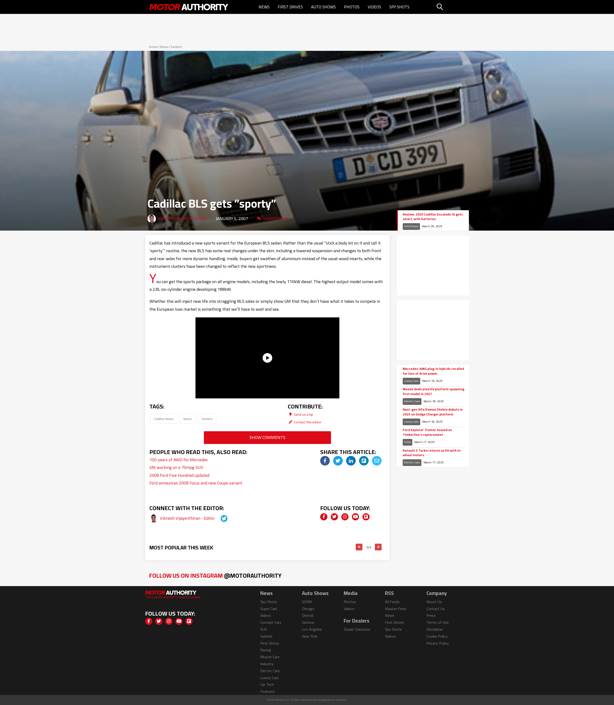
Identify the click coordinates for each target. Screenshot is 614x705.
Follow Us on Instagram (215, 575)
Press (431, 615)
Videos (374, 7)
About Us (434, 601)
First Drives (290, 7)
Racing (265, 649)
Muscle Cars (270, 656)
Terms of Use (437, 622)
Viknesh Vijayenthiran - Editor (188, 518)
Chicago (308, 608)
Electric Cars (412, 401)
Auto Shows (323, 7)
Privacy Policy (437, 643)
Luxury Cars (411, 381)
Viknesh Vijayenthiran (182, 218)
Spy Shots (399, 7)
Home (153, 46)
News (264, 7)
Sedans (176, 46)
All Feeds (392, 601)
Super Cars (268, 608)
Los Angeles (312, 629)
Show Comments (267, 437)
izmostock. (341, 700)
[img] (325, 461)
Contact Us (435, 608)
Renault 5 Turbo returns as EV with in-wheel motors (432, 453)
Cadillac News (164, 418)
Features (267, 691)
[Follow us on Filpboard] (366, 516)
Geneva (308, 622)
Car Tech (267, 684)
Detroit (308, 615)
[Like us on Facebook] (323, 516)
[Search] (452, 7)
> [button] (378, 547)
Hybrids (266, 636)
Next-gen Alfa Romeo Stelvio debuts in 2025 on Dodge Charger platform (433, 412)
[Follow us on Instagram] (344, 516)
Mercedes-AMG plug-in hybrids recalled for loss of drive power (433, 371)
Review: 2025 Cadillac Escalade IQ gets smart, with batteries (433, 216)
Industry (267, 663)
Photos (352, 7)
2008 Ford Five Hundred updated (179, 475)
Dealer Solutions (357, 629)
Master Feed (395, 608)
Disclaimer (434, 629)
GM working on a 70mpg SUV (176, 467)
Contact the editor (307, 422)
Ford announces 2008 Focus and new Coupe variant (195, 483)
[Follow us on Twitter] (334, 516)
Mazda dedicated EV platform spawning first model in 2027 (433, 391)
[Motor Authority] (189, 7)
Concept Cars (270, 622)
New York (309, 636)
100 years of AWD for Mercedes (178, 460)
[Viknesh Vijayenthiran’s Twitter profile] (220, 518)
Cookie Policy (437, 636)
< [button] (359, 547)
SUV (263, 629)
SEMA (307, 601)
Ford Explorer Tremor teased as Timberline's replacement (427, 432)
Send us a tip (303, 414)
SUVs (407, 442)
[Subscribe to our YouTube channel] (355, 516)
